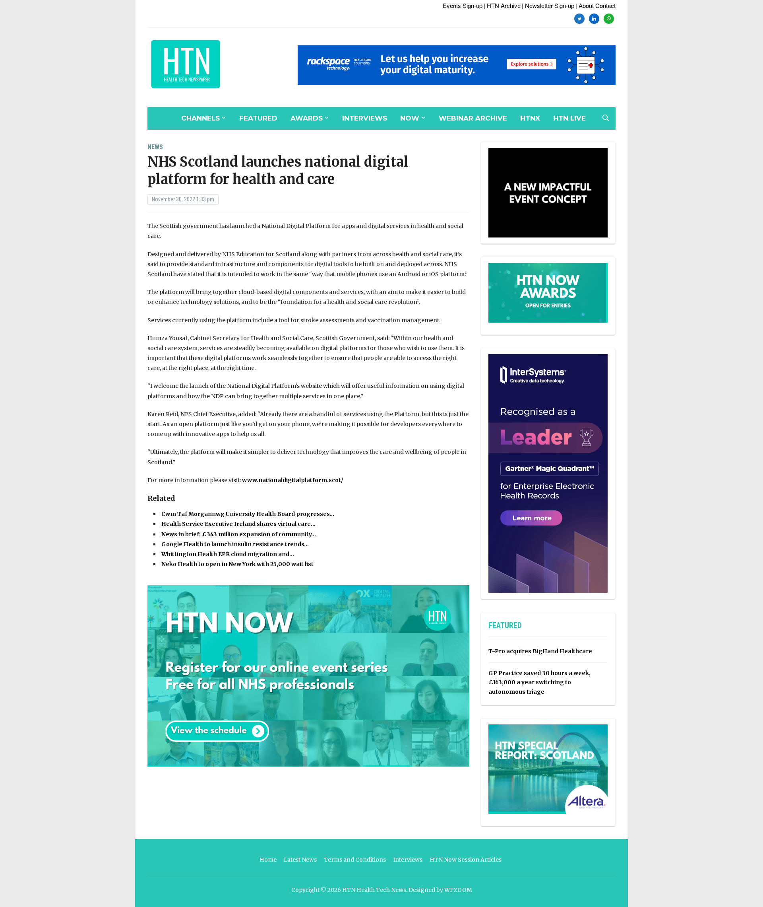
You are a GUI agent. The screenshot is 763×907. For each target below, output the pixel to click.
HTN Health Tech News (374, 889)
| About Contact (595, 5)
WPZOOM (458, 889)
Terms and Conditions (355, 859)
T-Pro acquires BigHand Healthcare (540, 651)
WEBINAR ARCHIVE (473, 118)
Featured (258, 118)
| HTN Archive (502, 5)
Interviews (364, 118)
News (155, 147)
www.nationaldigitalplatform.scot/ (292, 480)
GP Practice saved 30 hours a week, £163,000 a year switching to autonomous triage (539, 683)
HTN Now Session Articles (466, 859)
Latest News (300, 859)
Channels (200, 118)
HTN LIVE (569, 118)
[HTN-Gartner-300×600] (548, 473)
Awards (306, 118)
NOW (409, 118)
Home (268, 859)
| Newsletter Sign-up (548, 5)
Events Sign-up (462, 5)
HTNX (530, 118)
